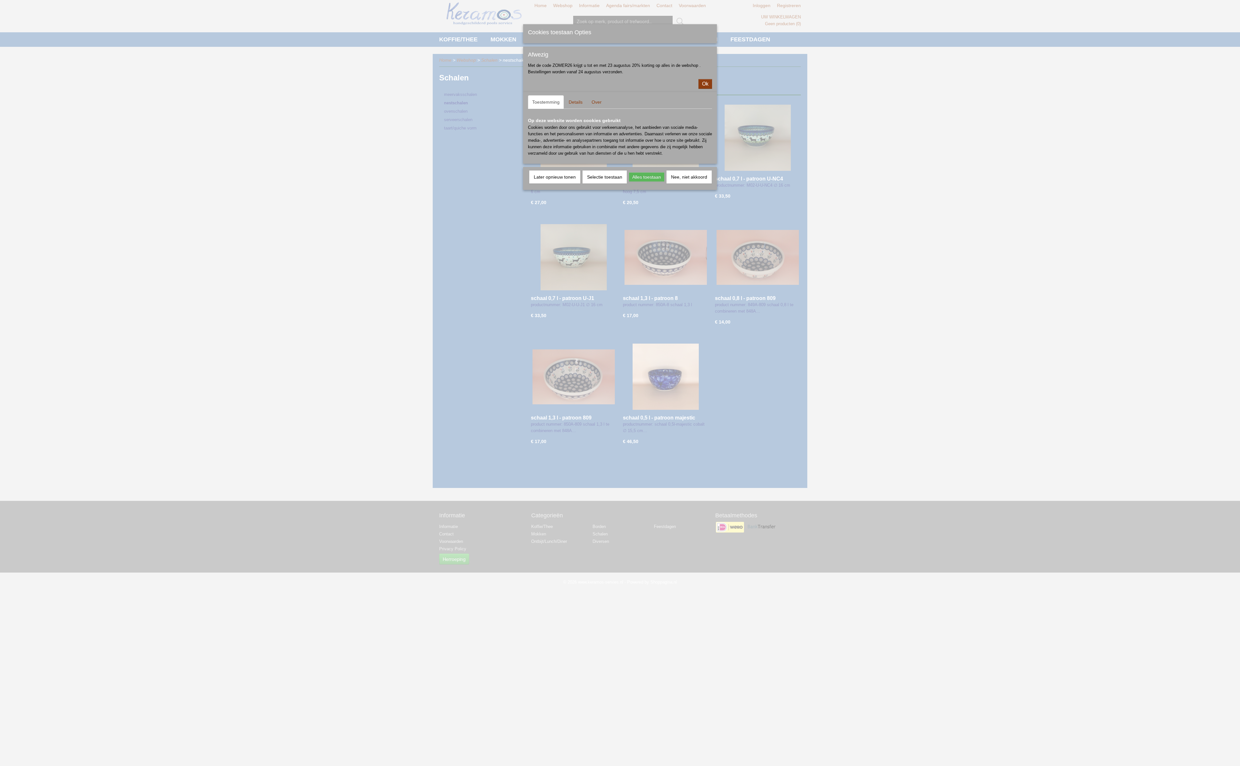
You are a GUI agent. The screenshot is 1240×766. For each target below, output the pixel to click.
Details (576, 102)
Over (597, 102)
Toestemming (546, 102)
